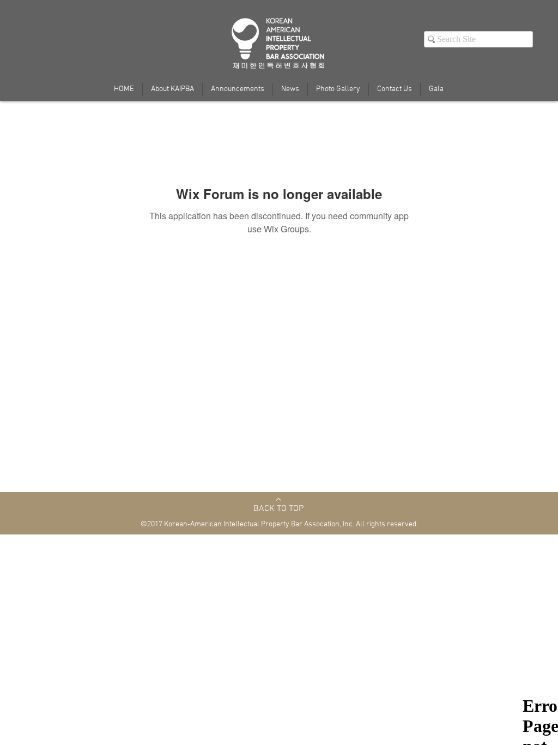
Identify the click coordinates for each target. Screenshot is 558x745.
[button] (436, 89)
